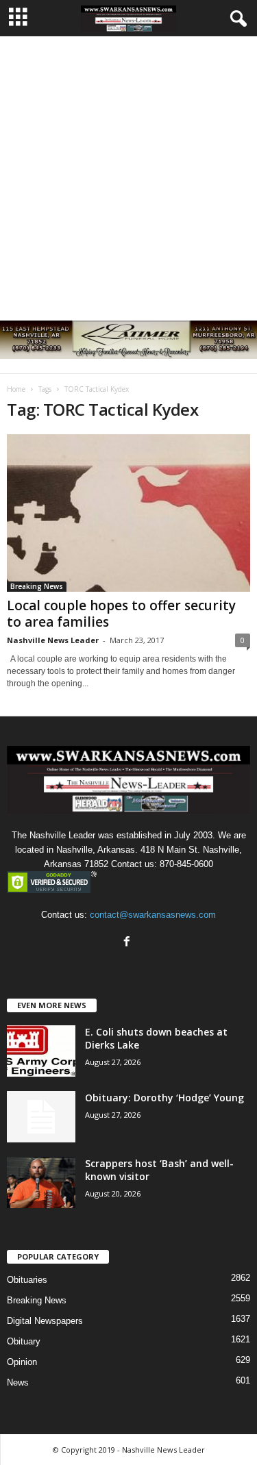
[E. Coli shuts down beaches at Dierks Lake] (41, 1051)
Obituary (23, 1341)
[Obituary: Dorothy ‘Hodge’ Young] (41, 1116)
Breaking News (36, 586)
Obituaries (27, 1280)
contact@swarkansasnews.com (153, 915)
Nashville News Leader (53, 640)
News (18, 1382)
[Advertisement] (128, 171)
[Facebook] (128, 943)
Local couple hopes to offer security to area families (121, 614)
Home (16, 389)
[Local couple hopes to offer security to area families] (128, 513)
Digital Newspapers (45, 1321)
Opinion (22, 1362)
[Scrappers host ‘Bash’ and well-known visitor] (41, 1182)
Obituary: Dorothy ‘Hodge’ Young (164, 1097)
